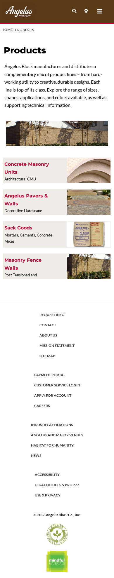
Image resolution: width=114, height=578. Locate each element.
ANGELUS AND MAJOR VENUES (57, 435)
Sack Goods (18, 228)
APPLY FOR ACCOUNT (52, 395)
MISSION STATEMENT (57, 345)
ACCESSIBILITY (47, 474)
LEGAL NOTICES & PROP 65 (57, 485)
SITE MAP (47, 356)
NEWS (36, 455)
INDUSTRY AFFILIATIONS (52, 424)
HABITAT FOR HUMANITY (52, 445)
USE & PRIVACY (48, 495)
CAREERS (42, 405)
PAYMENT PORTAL (49, 375)
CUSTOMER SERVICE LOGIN (57, 385)
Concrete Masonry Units (26, 168)
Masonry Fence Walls (23, 264)
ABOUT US (48, 335)
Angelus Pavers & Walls (26, 199)
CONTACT (47, 325)
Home (7, 30)
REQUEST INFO (52, 314)
